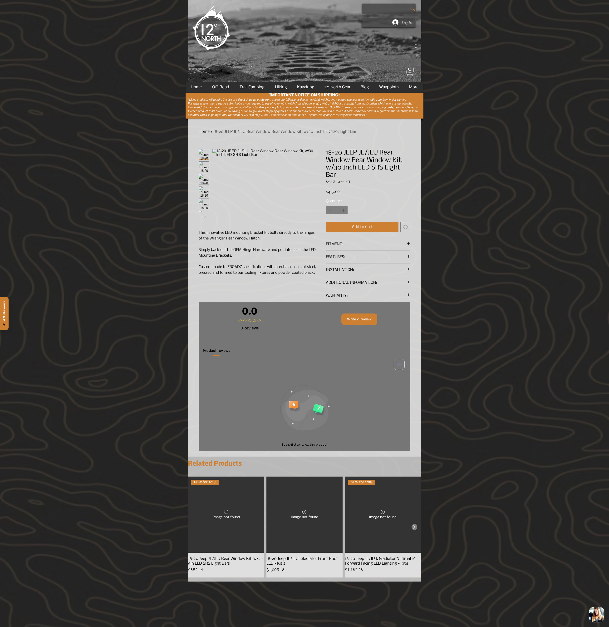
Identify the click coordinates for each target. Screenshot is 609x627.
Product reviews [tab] (216, 350)
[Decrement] (330, 210)
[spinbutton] (337, 210)
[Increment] (344, 210)
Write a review (359, 319)
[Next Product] (414, 527)
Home (204, 131)
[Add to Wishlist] (405, 227)
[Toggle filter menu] (399, 364)
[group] (304, 526)
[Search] (416, 46)
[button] (410, 71)
